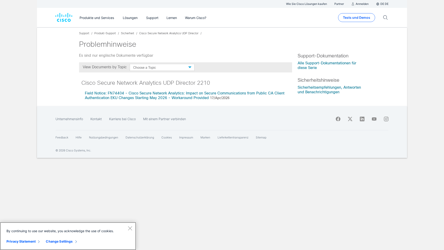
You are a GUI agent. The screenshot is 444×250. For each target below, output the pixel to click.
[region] (68, 236)
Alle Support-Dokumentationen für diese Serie (327, 65)
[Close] (130, 228)
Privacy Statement (21, 241)
